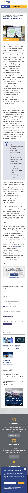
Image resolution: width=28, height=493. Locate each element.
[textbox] (18, 6)
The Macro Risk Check (9, 385)
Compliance (6, 304)
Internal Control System (9, 319)
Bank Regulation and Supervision (11, 309)
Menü (6, 6)
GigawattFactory (17, 246)
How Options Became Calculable (12, 379)
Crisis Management (8, 316)
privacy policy (14, 271)
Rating (5, 301)
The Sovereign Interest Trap (10, 374)
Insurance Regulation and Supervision (12, 311)
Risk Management (8, 324)
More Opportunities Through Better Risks (14, 377)
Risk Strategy (13, 306)
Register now (13, 456)
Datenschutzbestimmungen (9, 489)
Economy (6, 306)
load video (13, 274)
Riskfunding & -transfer (16, 304)
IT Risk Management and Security (11, 314)
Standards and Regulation (10, 321)
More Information (13, 435)
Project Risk (20, 321)
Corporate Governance (13, 301)
